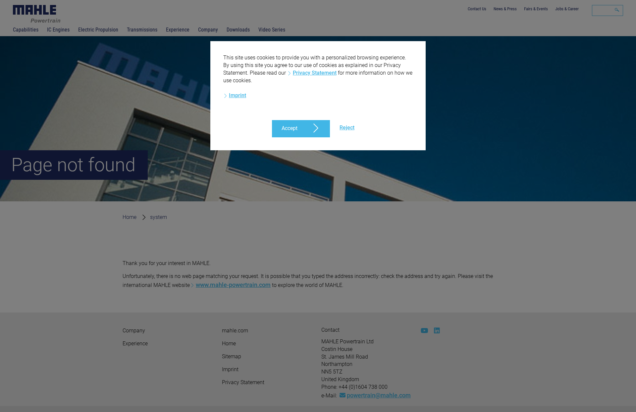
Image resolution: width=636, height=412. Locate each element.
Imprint (237, 95)
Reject (347, 127)
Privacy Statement (315, 73)
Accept (289, 128)
